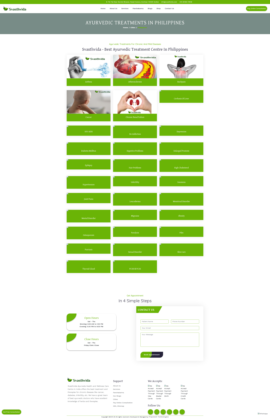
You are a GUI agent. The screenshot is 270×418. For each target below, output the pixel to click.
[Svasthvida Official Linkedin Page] (21, 2)
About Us (113, 8)
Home (103, 8)
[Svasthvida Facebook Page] (150, 412)
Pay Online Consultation (256, 8)
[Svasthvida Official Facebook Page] (5, 2)
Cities (132, 28)
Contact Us (169, 8)
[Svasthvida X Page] (163, 412)
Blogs (150, 8)
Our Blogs (117, 396)
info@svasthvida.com (169, 2)
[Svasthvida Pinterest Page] (169, 412)
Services (124, 8)
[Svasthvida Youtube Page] (25, 2)
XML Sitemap (118, 406)
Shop (159, 8)
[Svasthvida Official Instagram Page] (9, 2)
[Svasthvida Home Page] (15, 8)
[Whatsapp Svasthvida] (263, 413)
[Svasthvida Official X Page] (13, 2)
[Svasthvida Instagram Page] (156, 412)
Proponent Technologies (159, 417)
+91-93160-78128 (185, 2)
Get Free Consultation (11, 412)
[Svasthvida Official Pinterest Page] (17, 2)
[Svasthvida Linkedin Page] (175, 412)
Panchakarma (138, 8)
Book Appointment (152, 355)
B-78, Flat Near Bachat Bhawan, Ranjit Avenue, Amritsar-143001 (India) (132, 2)
